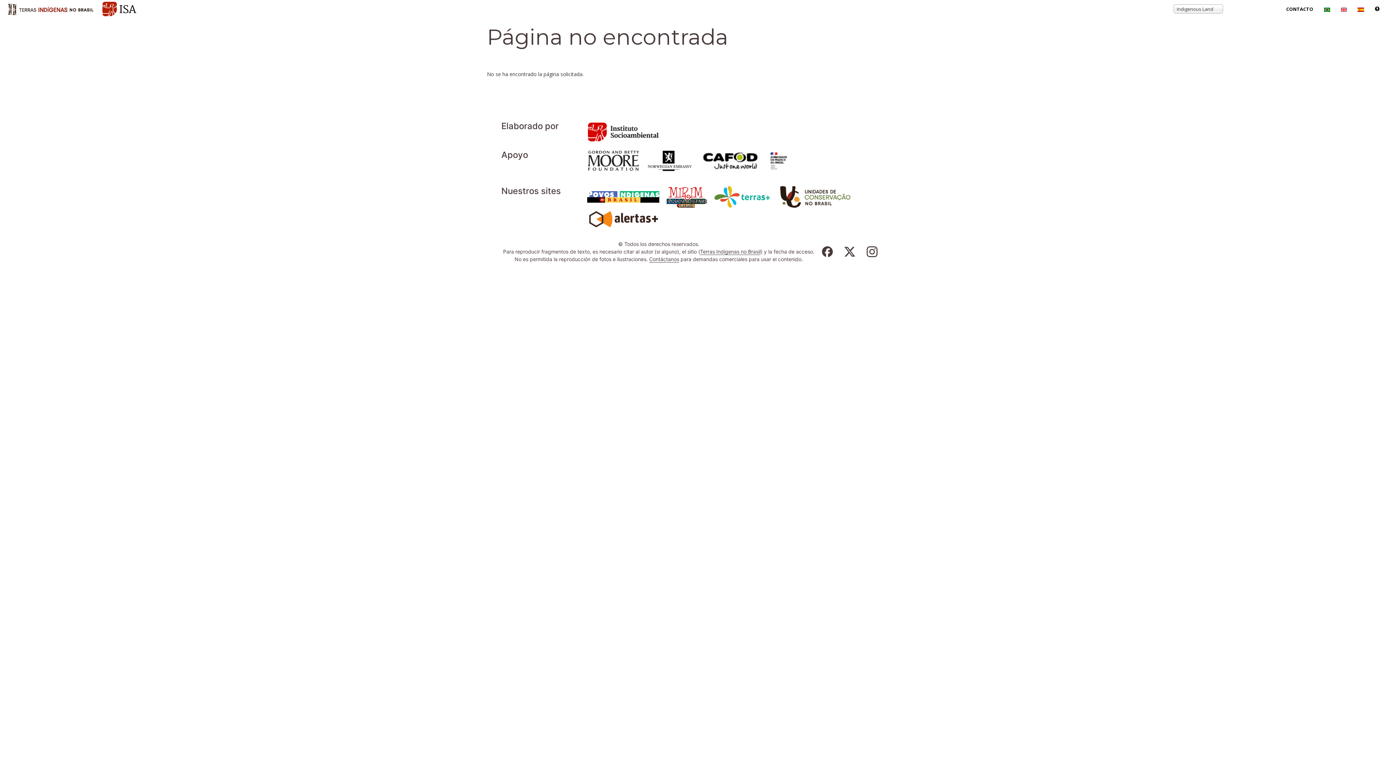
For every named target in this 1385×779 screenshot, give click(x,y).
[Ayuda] (1377, 9)
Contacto (1299, 9)
